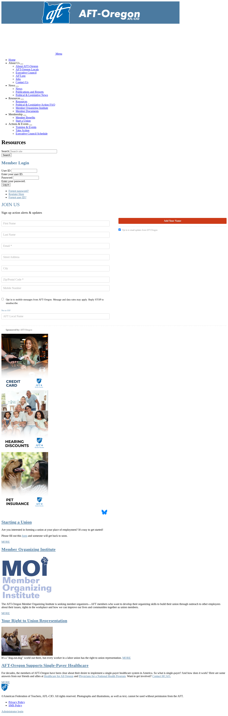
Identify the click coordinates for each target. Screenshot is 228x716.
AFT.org (20, 75)
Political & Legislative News (32, 95)
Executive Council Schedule (32, 133)
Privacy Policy (17, 702)
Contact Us (22, 82)
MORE (5, 541)
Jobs (18, 79)
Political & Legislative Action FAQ (35, 104)
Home (12, 59)
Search (5, 151)
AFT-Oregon (26, 329)
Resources (21, 101)
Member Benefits (25, 117)
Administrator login (12, 711)
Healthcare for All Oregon (58, 676)
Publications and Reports (30, 91)
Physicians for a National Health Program (102, 676)
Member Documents (27, 111)
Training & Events (26, 127)
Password (6, 177)
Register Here (16, 194)
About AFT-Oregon (27, 66)
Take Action (22, 130)
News (19, 88)
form (24, 535)
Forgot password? (19, 190)
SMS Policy (15, 705)
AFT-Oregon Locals (27, 69)
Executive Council (26, 72)
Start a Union (23, 120)
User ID (6, 170)
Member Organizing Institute (32, 107)
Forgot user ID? (17, 197)
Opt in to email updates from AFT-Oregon (139, 230)
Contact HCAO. (161, 676)
